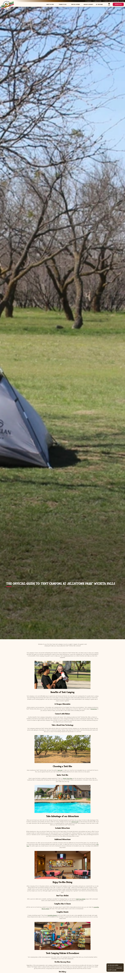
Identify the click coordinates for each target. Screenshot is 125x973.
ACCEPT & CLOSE (112, 970)
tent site (60, 770)
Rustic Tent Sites (67, 778)
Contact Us (89, 1)
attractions (94, 709)
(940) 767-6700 (98, 1)
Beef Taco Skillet (80, 899)
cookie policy (119, 968)
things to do (74, 821)
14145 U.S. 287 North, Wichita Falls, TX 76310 (114, 1)
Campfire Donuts (52, 915)
